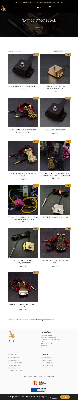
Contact (43, 341)
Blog (42, 348)
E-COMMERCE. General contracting (51, 339)
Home (36, 27)
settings (54, 398)
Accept (65, 397)
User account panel (46, 343)
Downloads (44, 345)
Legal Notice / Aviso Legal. (48, 337)
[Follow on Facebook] (13, 341)
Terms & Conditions (46, 335)
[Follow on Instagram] (9, 341)
